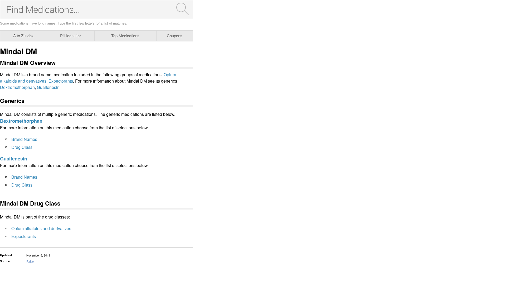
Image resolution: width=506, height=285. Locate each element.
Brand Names (24, 139)
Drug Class (21, 147)
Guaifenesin (48, 87)
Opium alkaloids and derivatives (41, 228)
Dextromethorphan (17, 87)
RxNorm (31, 261)
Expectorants (60, 81)
